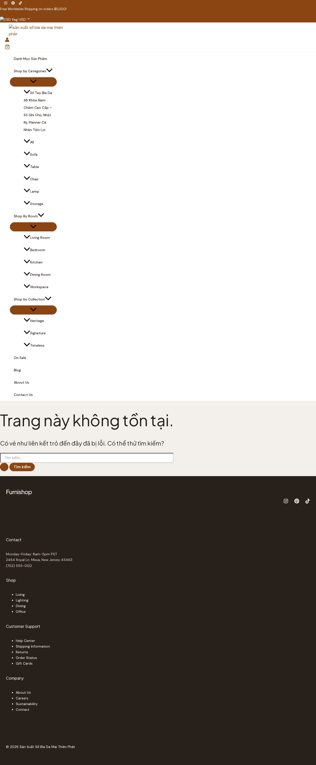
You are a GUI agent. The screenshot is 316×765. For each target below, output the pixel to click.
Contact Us (23, 394)
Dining (21, 606)
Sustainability (27, 704)
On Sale (20, 357)
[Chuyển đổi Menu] (33, 81)
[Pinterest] (13, 3)
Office (21, 611)
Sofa (34, 154)
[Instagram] (5, 3)
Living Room (40, 237)
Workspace (39, 287)
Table (34, 167)
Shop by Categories (30, 71)
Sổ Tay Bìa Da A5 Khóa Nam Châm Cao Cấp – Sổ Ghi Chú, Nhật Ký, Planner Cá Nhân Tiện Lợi (38, 111)
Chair (34, 179)
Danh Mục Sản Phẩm (30, 58)
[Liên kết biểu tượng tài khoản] (7, 40)
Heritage (37, 320)
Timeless (37, 345)
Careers (22, 698)
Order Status (26, 657)
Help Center (25, 640)
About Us (21, 382)
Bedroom (37, 250)
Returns (22, 652)
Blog (17, 370)
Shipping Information (33, 646)
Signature (38, 333)
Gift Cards (24, 663)
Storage (36, 204)
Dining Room (40, 274)
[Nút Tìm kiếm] (4, 467)
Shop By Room (26, 216)
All (32, 142)
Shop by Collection (29, 299)
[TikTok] (20, 3)
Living (20, 594)
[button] (15, 19)
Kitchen (36, 262)
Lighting (22, 600)
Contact (22, 709)
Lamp (34, 191)
